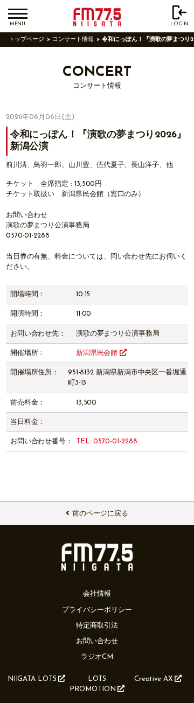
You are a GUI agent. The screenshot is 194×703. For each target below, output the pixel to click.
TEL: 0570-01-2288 (106, 441)
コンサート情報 (72, 40)
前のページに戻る (100, 513)
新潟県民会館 (98, 353)
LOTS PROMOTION (92, 684)
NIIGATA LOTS (32, 679)
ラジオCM (97, 656)
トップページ (26, 40)
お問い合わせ (97, 641)
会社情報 (97, 593)
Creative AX (153, 679)
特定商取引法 (97, 625)
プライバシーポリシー (96, 610)
